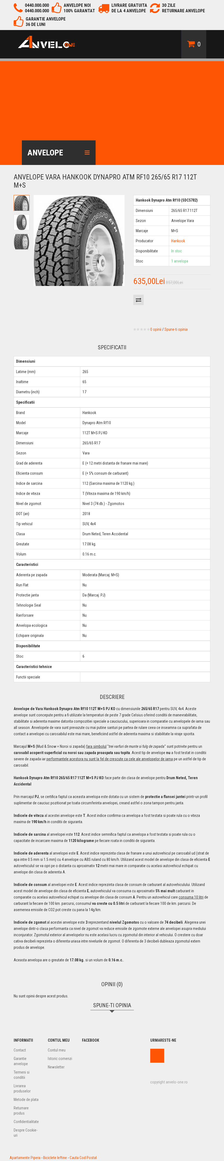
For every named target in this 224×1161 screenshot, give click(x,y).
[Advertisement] (112, 99)
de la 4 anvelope (128, 10)
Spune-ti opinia (176, 329)
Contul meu (57, 1050)
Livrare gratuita (129, 5)
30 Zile (168, 5)
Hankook (178, 241)
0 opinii (155, 329)
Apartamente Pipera (25, 1158)
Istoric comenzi (60, 1058)
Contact (20, 1050)
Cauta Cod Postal (83, 1158)
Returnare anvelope (183, 10)
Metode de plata (26, 1099)
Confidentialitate (26, 1121)
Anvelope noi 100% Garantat (79, 8)
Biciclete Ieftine (55, 1158)
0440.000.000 (37, 5)
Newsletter (56, 1067)
